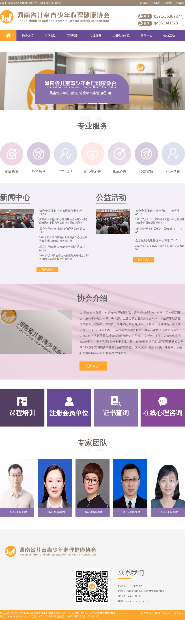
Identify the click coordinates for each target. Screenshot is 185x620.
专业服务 (95, 35)
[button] (82, 103)
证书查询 (146, 613)
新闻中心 (146, 35)
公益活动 (169, 35)
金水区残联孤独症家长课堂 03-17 (156, 240)
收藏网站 (168, 3)
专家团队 (50, 35)
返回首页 (144, 3)
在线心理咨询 (162, 613)
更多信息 (46, 269)
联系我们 (156, 3)
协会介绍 (28, 35)
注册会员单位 (121, 35)
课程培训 (73, 35)
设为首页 (179, 3)
